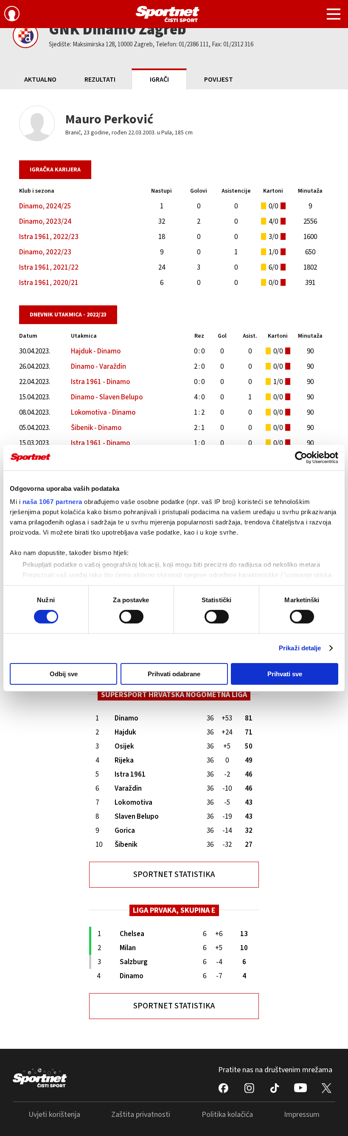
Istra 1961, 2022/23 (49, 237)
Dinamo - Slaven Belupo (107, 397)
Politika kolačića (227, 1114)
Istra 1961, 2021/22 (49, 267)
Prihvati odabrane (174, 674)
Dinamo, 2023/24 (45, 221)
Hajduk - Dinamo (96, 351)
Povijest (218, 79)
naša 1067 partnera (52, 501)
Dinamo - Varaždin (98, 367)
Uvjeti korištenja (54, 1114)
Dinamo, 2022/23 (45, 252)
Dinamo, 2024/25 (45, 206)
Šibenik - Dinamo (96, 428)
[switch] (131, 617)
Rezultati (99, 79)
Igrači (159, 79)
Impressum (302, 1114)
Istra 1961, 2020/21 (49, 283)
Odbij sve (64, 674)
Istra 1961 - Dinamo (100, 382)
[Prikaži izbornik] (333, 15)
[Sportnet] (167, 14)
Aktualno (40, 79)
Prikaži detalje (300, 648)
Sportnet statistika (174, 874)
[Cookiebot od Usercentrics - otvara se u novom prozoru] (301, 457)
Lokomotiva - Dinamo (103, 412)
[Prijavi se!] (12, 15)
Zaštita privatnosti (140, 1114)
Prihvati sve (284, 674)
